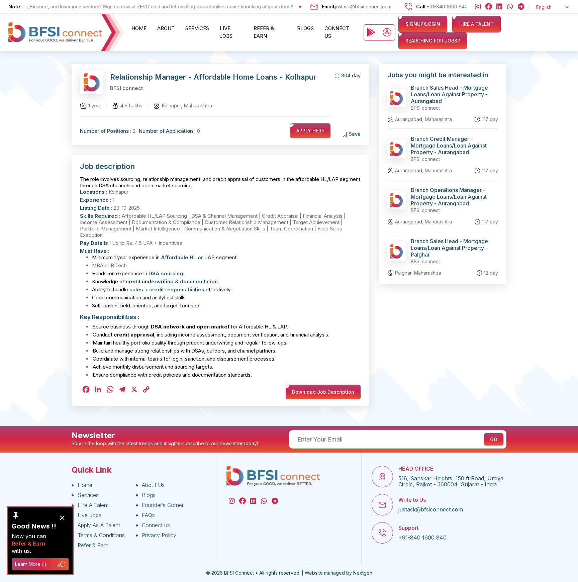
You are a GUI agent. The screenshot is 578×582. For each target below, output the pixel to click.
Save (355, 134)
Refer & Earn (264, 32)
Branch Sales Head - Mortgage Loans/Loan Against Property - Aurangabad (449, 94)
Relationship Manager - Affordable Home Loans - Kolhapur (213, 77)
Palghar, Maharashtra (418, 273)
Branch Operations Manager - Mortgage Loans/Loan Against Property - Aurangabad (449, 197)
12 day (491, 273)
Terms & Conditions (101, 535)
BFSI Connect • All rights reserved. (262, 573)
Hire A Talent (93, 505)
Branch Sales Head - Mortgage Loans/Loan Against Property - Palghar (449, 248)
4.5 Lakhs (131, 105)
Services (197, 28)
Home (139, 28)
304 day (351, 75)
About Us (153, 485)
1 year (94, 105)
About (166, 28)
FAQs (148, 515)
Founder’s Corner (163, 505)
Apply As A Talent (99, 525)
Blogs (305, 28)
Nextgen (362, 573)
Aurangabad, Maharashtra (423, 119)
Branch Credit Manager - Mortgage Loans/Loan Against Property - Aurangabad (449, 145)
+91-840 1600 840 (447, 6)
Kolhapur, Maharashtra (187, 105)
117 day (490, 119)
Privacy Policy (159, 535)
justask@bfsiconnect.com (363, 6)
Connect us (336, 32)
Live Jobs (226, 32)
